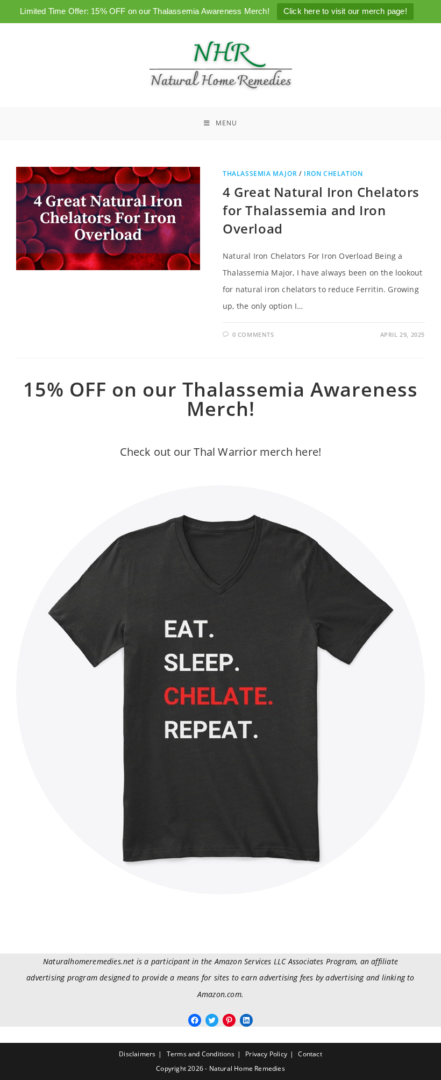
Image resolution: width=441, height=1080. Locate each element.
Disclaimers (137, 1053)
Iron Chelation (333, 173)
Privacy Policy (266, 1053)
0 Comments (253, 334)
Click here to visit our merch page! (345, 11)
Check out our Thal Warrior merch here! (221, 451)
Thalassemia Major (260, 173)
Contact (310, 1053)
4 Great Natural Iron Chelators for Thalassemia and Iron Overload (321, 210)
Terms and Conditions (200, 1053)
